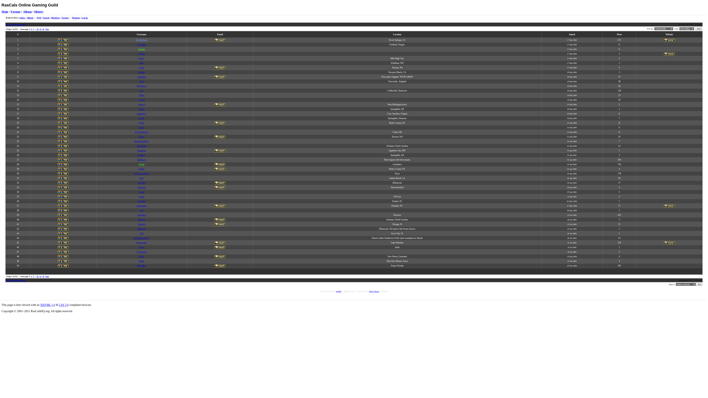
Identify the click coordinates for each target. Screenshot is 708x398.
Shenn (141, 136)
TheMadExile (142, 40)
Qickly (142, 118)
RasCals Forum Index (16, 24)
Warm (141, 247)
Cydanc (141, 54)
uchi (141, 210)
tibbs (141, 63)
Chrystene (141, 44)
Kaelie (141, 169)
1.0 (47, 304)
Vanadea (141, 201)
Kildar (141, 256)
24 (37, 29)
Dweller (141, 182)
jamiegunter (141, 206)
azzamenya (141, 113)
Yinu (141, 81)
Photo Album (374, 291)
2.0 (64, 304)
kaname (141, 49)
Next (47, 29)
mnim (141, 127)
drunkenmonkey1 (141, 238)
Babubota (141, 229)
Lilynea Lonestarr (141, 173)
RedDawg (141, 159)
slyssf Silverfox (141, 132)
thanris (142, 109)
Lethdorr (141, 224)
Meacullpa (141, 265)
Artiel (141, 67)
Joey (142, 90)
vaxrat (141, 196)
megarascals (141, 242)
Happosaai (141, 146)
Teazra (141, 192)
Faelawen (141, 187)
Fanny (141, 58)
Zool (142, 178)
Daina (141, 261)
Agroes (141, 100)
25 (40, 29)
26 (43, 29)
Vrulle (141, 123)
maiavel (141, 104)
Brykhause (141, 86)
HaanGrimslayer (141, 141)
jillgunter (141, 219)
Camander (141, 77)
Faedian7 (141, 155)
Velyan (141, 95)
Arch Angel (141, 252)
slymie (141, 164)
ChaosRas (141, 215)
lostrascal (142, 150)
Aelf (141, 233)
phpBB (338, 291)
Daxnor (141, 72)
